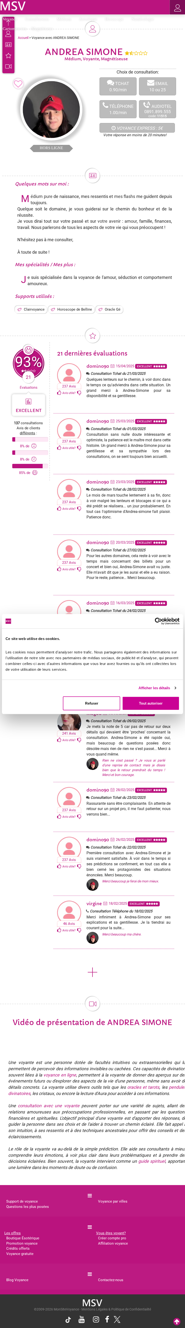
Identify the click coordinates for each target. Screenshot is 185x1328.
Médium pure (42, 196)
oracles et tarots (143, 1087)
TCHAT (119, 86)
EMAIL (158, 86)
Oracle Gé (112, 309)
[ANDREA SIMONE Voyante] (13, 5)
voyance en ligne (59, 1074)
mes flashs (125, 196)
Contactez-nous (110, 1280)
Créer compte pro (112, 1238)
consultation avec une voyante (48, 1105)
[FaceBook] (107, 1320)
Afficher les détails (154, 688)
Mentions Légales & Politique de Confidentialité (116, 1309)
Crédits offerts (18, 1248)
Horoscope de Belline (74, 309)
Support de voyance (22, 1201)
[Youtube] (81, 1320)
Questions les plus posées (27, 1207)
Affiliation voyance (113, 1243)
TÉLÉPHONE (120, 109)
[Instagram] (96, 1320)
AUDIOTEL (158, 109)
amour (131, 221)
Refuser (91, 703)
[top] (176, 1322)
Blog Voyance (17, 1280)
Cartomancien (14, 28)
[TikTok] (69, 1321)
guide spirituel (151, 1161)
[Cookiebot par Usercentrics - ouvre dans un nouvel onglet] (158, 621)
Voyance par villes (112, 1201)
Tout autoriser (151, 703)
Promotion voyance (22, 1243)
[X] (115, 1321)
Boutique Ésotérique (22, 1238)
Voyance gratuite (19, 1254)
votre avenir (109, 221)
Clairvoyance (34, 309)
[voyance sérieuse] (92, 1302)
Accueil (23, 38)
